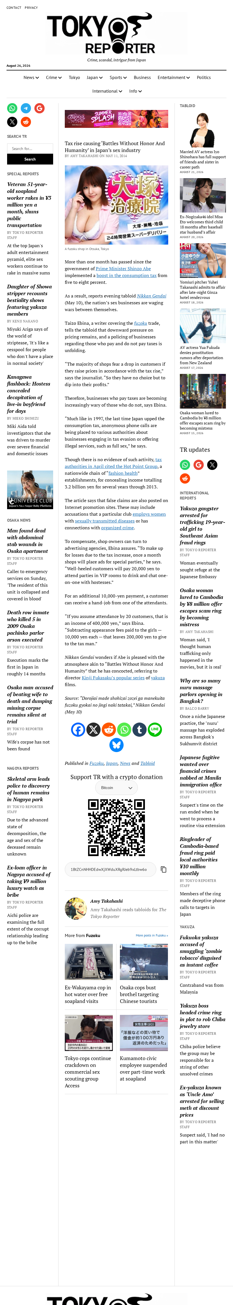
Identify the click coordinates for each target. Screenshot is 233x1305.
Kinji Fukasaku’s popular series (113, 678)
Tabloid (147, 763)
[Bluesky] (116, 745)
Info (133, 91)
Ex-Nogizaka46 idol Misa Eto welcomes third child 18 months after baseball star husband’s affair (201, 224)
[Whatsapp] (124, 730)
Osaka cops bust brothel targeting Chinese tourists (139, 994)
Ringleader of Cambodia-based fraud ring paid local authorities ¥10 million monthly (199, 856)
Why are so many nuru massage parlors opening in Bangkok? (201, 690)
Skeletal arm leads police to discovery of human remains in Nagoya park (28, 789)
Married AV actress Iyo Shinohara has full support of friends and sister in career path (203, 159)
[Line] (155, 730)
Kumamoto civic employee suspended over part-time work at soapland (143, 1068)
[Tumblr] (139, 730)
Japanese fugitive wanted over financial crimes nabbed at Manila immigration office (201, 771)
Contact (14, 7)
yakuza (158, 678)
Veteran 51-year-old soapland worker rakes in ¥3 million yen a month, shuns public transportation (29, 204)
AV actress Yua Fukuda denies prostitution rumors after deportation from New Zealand (201, 355)
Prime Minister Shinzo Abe (123, 268)
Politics (204, 77)
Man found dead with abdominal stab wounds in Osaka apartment (27, 540)
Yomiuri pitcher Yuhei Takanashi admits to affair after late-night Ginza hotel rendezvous (202, 290)
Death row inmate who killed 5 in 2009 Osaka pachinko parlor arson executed (28, 626)
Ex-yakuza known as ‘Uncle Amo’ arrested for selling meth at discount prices (202, 1101)
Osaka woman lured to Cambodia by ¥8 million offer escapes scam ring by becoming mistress (203, 420)
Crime (51, 77)
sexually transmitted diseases (105, 521)
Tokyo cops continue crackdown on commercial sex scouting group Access (88, 1072)
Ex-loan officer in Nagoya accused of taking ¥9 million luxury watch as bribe (28, 881)
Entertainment (171, 77)
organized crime (117, 528)
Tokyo (74, 77)
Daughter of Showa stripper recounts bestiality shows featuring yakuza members (29, 300)
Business (142, 77)
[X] (93, 730)
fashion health (123, 473)
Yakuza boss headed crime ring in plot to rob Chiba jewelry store (202, 1015)
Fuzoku (97, 763)
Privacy (31, 7)
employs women (149, 514)
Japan (92, 77)
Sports (116, 77)
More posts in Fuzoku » (152, 935)
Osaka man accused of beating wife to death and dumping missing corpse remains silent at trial (30, 704)
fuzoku (140, 323)
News (29, 77)
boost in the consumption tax (127, 275)
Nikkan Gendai (151, 296)
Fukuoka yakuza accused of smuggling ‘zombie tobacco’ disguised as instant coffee (201, 951)
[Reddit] (109, 730)
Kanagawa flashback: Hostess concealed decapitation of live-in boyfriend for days (28, 393)
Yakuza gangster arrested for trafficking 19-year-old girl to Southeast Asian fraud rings (202, 525)
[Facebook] (78, 730)
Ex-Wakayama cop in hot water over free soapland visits (88, 994)
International (105, 91)
